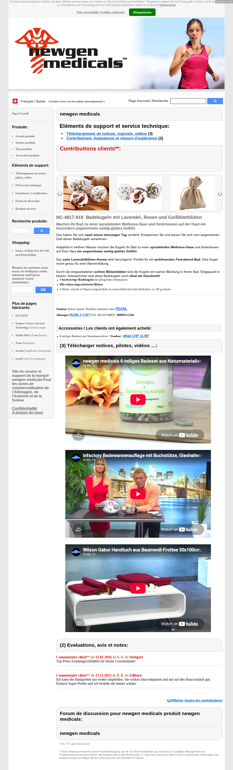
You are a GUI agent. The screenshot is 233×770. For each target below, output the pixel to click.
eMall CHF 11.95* (136, 336)
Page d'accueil (139, 101)
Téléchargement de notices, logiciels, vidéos (106, 134)
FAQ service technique (28, 185)
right (220, 194)
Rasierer (31, 335)
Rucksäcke (25, 343)
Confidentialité (24, 408)
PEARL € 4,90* (79, 315)
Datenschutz (168, 5)
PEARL (121, 309)
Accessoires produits (27, 155)
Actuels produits (25, 136)
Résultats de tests (25, 208)
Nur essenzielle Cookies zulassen (100, 12)
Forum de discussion (27, 201)
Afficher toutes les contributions (196, 700)
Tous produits (23, 149)
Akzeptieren (142, 12)
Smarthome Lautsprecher (33, 350)
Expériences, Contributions (31, 193)
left (60, 194)
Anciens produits (25, 142)
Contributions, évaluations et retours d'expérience (111, 138)
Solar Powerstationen (30, 358)
